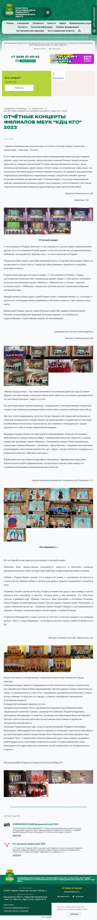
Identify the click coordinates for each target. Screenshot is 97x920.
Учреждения (23, 23)
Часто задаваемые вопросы (61, 31)
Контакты (22, 27)
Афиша (62, 23)
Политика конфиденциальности (16, 908)
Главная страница (15, 109)
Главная (9, 23)
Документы (38, 23)
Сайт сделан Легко (48, 917)
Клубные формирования (67, 27)
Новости (51, 23)
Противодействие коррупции (30, 31)
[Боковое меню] (47, 12)
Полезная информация (41, 27)
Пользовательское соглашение (16, 911)
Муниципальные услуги (80, 23)
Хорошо (74, 914)
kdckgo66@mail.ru (72, 892)
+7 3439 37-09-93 (25, 56)
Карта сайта (9, 905)
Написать (19, 88)
